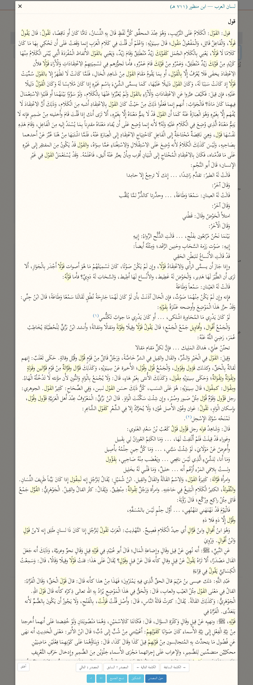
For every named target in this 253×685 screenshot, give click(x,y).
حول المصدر (155, 678)
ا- (91, 678)
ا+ (101, 678)
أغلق (23, 667)
